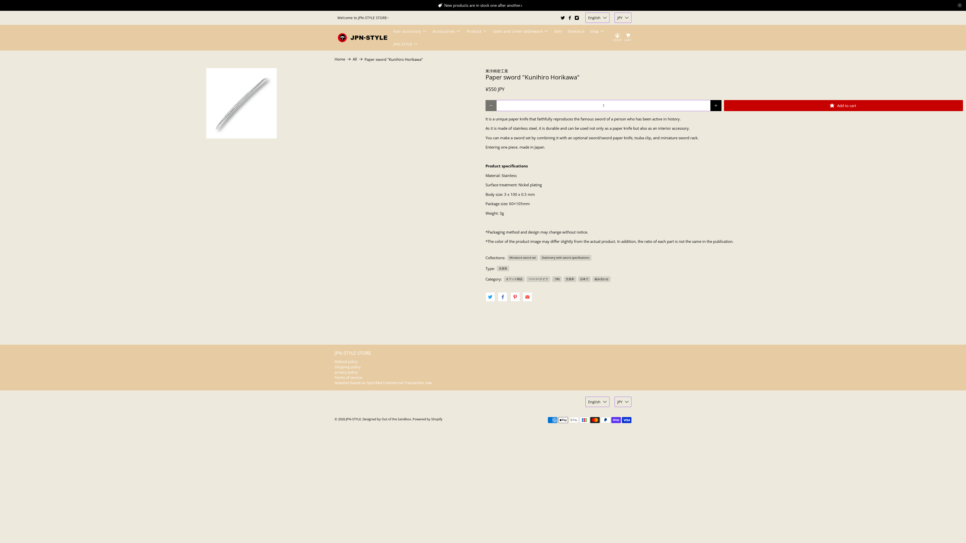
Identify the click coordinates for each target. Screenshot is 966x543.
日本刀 (584, 279)
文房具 (503, 268)
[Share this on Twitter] (490, 297)
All (355, 59)
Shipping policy (347, 367)
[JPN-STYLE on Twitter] (562, 18)
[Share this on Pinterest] (515, 297)
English (594, 17)
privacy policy (346, 372)
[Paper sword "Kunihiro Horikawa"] (241, 103)
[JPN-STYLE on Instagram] (577, 18)
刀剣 (557, 279)
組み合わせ (602, 279)
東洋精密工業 (497, 70)
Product (474, 31)
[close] (959, 5)
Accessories (444, 31)
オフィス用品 (514, 279)
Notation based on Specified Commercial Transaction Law (383, 382)
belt (558, 31)
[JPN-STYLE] (362, 37)
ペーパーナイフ (538, 279)
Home (340, 59)
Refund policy (346, 361)
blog (594, 31)
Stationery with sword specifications (565, 257)
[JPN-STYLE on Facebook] (570, 18)
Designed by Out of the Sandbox (387, 419)
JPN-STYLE (403, 44)
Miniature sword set (522, 257)
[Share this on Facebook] (502, 297)
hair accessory (407, 31)
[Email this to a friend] (527, 297)
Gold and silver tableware (518, 31)
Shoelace (576, 31)
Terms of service (348, 377)
